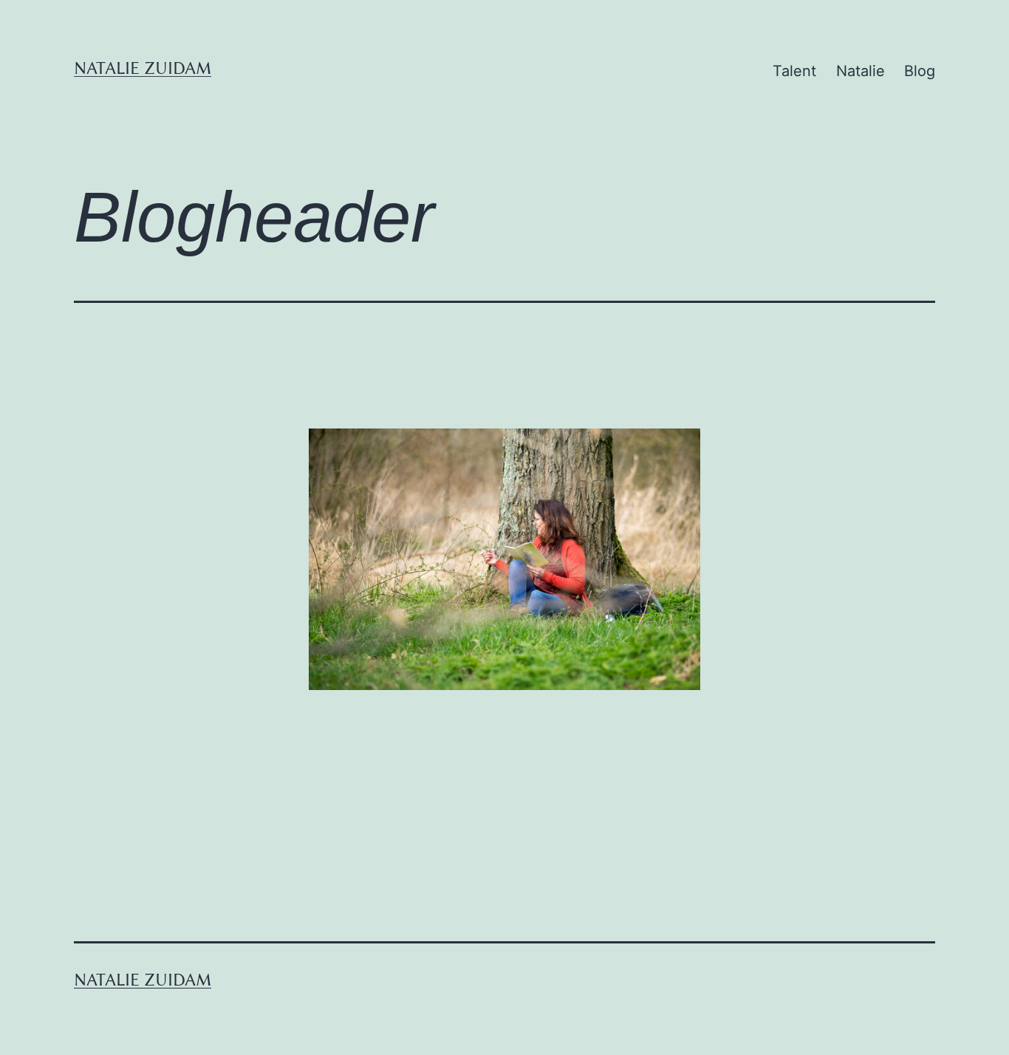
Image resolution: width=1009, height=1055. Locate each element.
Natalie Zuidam (142, 68)
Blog (919, 71)
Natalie (860, 71)
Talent (794, 71)
